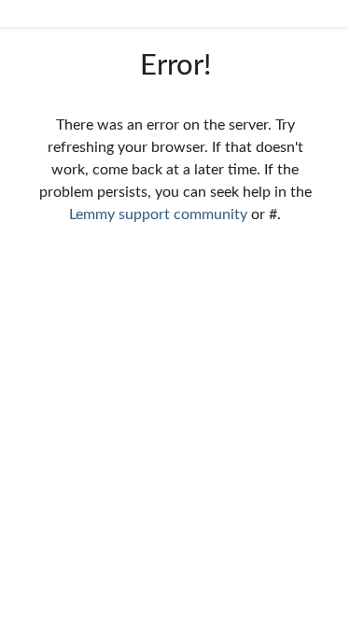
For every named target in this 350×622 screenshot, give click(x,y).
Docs (32, 513)
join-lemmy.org (63, 588)
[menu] (322, 13)
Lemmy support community (158, 214)
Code (32, 551)
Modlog (40, 476)
